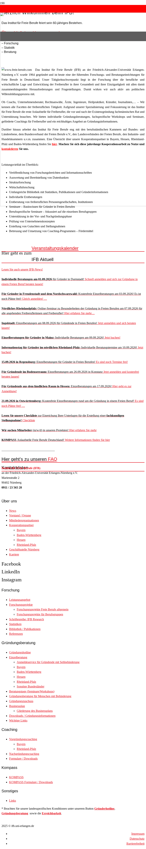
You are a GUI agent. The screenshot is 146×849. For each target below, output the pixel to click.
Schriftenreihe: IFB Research (26, 619)
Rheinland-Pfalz (26, 544)
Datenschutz (137, 838)
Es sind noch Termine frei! (65, 362)
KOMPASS (16, 777)
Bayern (21, 530)
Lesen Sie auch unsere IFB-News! (22, 269)
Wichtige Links (18, 720)
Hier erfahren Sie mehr (49, 430)
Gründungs (9, 813)
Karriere (14, 554)
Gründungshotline (20, 652)
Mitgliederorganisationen (24, 520)
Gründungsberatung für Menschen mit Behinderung (40, 696)
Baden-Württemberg (29, 535)
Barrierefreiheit (135, 843)
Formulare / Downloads (23, 758)
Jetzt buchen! (61, 337)
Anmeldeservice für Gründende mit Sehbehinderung (48, 662)
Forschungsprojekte (21, 604)
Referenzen (16, 633)
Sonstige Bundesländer (30, 686)
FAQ (29, 459)
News (12, 510)
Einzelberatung (18, 657)
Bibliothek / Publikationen (24, 629)
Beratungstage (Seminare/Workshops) (31, 691)
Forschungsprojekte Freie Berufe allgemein (42, 609)
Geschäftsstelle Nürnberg (24, 549)
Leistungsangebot (19, 599)
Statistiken (15, 624)
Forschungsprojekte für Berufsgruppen (40, 614)
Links (12, 800)
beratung (22, 813)
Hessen (21, 539)
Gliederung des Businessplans (35, 710)
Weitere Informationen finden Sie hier (56, 440)
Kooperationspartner (21, 525)
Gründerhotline (104, 808)
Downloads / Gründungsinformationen (32, 715)
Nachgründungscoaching (24, 753)
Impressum (137, 833)
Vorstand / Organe (20, 515)
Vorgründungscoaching (23, 739)
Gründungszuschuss (21, 701)
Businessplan (17, 706)
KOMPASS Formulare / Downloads (31, 782)
